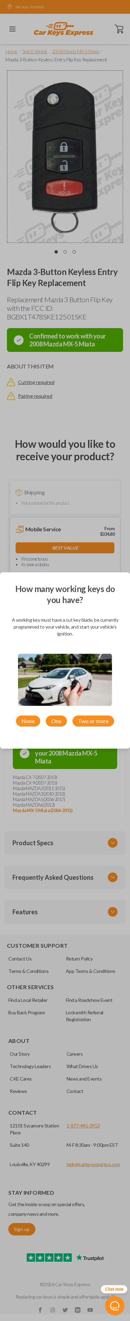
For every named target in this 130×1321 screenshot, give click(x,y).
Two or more (93, 721)
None (28, 721)
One (56, 721)
